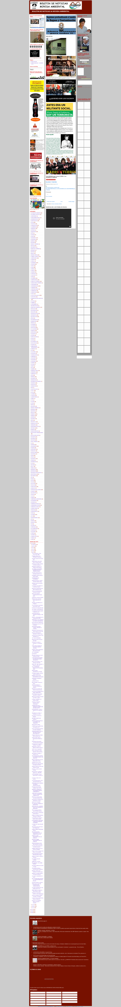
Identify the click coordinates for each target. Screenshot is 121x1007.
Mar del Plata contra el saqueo (38, 942)
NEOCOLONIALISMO (35, 435)
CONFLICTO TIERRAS (35, 281)
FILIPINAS (33, 344)
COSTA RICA (33, 296)
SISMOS (33, 497)
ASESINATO (33, 237)
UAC (32, 516)
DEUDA (32, 318)
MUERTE (33, 429)
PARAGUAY (33, 450)
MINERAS (33, 414)
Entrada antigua (71, 201)
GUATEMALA (33, 361)
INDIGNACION (34, 379)
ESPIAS (32, 338)
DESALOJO (33, 308)
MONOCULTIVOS (34, 423)
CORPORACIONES (35, 289)
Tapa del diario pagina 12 (42, 921)
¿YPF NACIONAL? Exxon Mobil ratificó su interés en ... (37, 775)
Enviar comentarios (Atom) (57, 203)
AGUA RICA (33, 223)
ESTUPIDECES (34, 341)
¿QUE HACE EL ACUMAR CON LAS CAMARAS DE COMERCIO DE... (37, 794)
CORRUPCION (34, 292)
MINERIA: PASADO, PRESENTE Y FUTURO (46, 930)
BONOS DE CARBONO (35, 248)
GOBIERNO (33, 356)
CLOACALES (33, 275)
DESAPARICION (34, 310)
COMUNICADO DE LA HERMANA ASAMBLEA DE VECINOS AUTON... (37, 706)
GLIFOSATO (33, 353)
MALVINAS (33, 406)
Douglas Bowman (59, 1006)
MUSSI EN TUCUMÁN (36, 802)
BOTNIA (32, 251)
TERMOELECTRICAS (35, 503)
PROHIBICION (34, 461)
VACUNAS (33, 525)
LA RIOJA (33, 395)
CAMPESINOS (34, 258)
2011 (32, 909)
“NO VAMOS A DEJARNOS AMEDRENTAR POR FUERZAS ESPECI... (37, 570)
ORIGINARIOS (34, 446)
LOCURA (33, 401)
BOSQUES (33, 250)
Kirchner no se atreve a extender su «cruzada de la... (37, 643)
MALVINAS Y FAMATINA (51, 182)
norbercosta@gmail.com (85, 78)
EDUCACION (33, 327)
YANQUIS (33, 537)
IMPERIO (33, 376)
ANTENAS (33, 230)
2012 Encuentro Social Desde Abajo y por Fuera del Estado (44, 955)
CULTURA (33, 301)
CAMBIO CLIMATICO (35, 256)
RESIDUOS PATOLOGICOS (36, 472)
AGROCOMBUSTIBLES (35, 217)
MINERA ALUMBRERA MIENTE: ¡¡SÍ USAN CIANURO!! (48, 958)
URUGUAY (33, 522)
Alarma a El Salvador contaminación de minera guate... (37, 594)
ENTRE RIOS (33, 332)
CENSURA (33, 264)
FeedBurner (87, 63)
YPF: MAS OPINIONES (36, 638)
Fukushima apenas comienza (37, 882)
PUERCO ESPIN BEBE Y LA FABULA (45, 936)
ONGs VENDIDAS (34, 441)
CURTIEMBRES (34, 304)
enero (33, 907)
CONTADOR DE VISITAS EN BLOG (52, 987)
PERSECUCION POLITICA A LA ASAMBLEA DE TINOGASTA (37, 722)
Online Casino (43, 987)
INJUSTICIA (33, 384)
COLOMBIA (33, 278)
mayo (33, 550)
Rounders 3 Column (80, 1006)
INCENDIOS (33, 378)
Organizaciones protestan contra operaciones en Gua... (36, 600)
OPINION (33, 444)
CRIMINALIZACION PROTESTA (37, 298)
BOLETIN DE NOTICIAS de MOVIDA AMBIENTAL (50, 11)
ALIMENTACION (34, 225)
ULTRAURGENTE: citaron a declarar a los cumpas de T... (37, 710)
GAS (32, 350)
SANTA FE (33, 488)
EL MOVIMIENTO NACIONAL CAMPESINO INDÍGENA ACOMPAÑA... (37, 821)
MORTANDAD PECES (35, 426)
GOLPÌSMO (33, 359)
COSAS (32, 293)
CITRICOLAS (33, 273)
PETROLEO (33, 458)
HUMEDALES (33, 373)
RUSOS (32, 478)
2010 (32, 911)
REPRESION (33, 471)
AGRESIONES (34, 216)
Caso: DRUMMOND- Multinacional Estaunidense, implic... (37, 667)
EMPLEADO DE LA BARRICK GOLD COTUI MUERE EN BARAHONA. (37, 807)
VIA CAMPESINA (34, 528)
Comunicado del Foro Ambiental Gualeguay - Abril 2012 (37, 614)
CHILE (32, 267)
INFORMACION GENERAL (36, 381)
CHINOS (32, 268)
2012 (32, 543)
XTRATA (32, 533)
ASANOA (33, 234)
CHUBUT (33, 270)
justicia (32, 392)
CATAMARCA (33, 262)
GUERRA (33, 362)
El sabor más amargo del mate (37, 607)
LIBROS (32, 398)
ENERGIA (33, 330)
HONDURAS (33, 372)
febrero (33, 906)
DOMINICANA (33, 321)
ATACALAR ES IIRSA (36, 724)
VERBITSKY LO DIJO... (36, 861)
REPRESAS (33, 469)
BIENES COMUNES (35, 244)
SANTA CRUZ (33, 486)
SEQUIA (32, 494)
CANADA (33, 259)
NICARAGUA (33, 438)
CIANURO (33, 272)
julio (32, 547)
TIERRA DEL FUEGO (35, 506)
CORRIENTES (34, 290)
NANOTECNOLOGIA (35, 431)
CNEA (32, 276)
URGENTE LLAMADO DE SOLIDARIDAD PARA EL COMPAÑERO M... (37, 790)
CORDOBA (33, 287)
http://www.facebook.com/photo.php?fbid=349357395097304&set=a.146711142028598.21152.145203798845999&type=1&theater (60, 188)
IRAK (32, 387)
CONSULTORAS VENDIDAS (36, 282)
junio (33, 549)
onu (32, 443)
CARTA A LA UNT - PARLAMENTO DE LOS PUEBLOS (37, 836)
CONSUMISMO (34, 284)
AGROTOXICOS (34, 220)
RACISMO (33, 464)
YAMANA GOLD (34, 536)
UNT (32, 519)
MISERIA (33, 417)
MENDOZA (33, 409)
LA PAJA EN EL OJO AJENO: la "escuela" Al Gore (42, 952)
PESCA (32, 457)
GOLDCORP (33, 358)
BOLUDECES (33, 247)
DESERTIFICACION (35, 313)
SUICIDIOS (33, 502)
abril (33, 552)
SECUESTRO (33, 492)
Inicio (62, 201)
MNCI (32, 420)
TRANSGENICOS (34, 511)
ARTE (32, 233)
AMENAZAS (33, 228)
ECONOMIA (33, 324)
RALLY (32, 466)
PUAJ (32, 463)
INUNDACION (33, 386)
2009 (32, 912)
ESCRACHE (33, 333)
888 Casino (62, 987)
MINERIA (33, 415)
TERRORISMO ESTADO (35, 505)
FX (39, 987)
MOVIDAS (33, 428)
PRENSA (33, 460)
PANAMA (33, 447)
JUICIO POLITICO (34, 389)
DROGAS (33, 322)
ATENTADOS (33, 239)
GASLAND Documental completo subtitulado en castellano (37, 627)
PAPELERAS (33, 449)
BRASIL (32, 253)
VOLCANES (33, 531)
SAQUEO (33, 491)
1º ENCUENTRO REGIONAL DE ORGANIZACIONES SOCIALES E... (37, 659)
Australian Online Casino (34, 987)
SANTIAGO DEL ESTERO (36, 489)
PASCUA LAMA (34, 452)
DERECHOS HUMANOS (35, 307)
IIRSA (32, 375)
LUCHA (32, 403)
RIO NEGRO (33, 475)
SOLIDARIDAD (34, 500)
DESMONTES (33, 315)
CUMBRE (33, 302)
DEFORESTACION (34, 305)
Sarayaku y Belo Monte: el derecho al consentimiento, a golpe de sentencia (47, 964)
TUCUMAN (33, 514)
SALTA (32, 480)
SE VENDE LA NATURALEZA (37, 609)
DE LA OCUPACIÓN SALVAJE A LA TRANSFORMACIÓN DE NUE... (37, 879)
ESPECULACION (34, 336)
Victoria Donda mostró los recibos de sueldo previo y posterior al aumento (46, 927)
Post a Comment (49, 196)
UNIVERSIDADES (34, 517)
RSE (32, 477)
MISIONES (33, 418)
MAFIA (32, 404)
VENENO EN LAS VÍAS (36, 762)
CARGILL (33, 261)
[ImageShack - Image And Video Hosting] (30, 74)
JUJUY (32, 390)
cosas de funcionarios (35, 295)
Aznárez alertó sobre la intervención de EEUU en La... (37, 738)
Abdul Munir (70, 1006)
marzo (33, 904)
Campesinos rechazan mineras (37, 597)
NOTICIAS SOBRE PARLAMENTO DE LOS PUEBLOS (37, 840)
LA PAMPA (33, 393)
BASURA (33, 242)
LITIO (32, 400)
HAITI (32, 367)
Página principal (34, 61)
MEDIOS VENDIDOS (35, 407)
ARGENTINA (33, 231)
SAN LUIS (33, 485)
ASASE (32, 236)
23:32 (57, 184)
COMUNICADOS (34, 279)
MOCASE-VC (33, 421)
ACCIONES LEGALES (35, 214)
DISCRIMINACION (34, 319)
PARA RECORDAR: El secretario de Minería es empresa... (37, 686)
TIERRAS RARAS (34, 508)
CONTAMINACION (34, 286)
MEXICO (33, 412)
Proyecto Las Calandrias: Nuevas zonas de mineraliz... (36, 901)
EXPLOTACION (34, 343)
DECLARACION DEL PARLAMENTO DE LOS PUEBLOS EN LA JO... (37, 833)
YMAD (32, 539)
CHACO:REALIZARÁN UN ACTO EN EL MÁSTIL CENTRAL (37, 647)
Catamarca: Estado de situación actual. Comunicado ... (36, 703)
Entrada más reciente (51, 201)
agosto (33, 546)
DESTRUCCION (34, 316)
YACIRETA (33, 534)
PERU (32, 455)
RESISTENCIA (34, 474)
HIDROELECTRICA (34, 370)
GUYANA (33, 364)
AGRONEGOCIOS (34, 219)
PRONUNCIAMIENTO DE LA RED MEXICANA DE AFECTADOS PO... (37, 732)
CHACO (32, 265)
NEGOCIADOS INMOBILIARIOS (37, 432)
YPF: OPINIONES (35, 652)
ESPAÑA (33, 335)
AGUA (32, 222)
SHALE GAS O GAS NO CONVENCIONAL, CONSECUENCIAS (36, 884)
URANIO (32, 520)
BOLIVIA (32, 245)
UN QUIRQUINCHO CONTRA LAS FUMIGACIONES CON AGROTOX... (37, 757)
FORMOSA (33, 348)
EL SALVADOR (34, 329)
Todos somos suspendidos (37, 749)
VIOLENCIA (33, 530)
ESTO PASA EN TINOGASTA (37, 622)
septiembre (34, 544)
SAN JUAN (33, 483)
